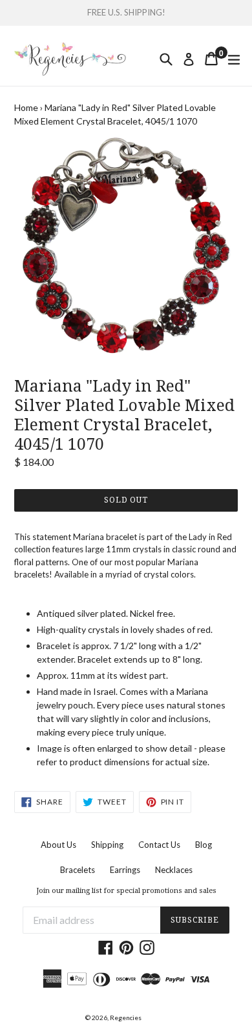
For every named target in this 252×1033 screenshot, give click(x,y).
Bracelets (77, 870)
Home (26, 107)
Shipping (107, 844)
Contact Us (159, 844)
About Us (58, 844)
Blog (203, 844)
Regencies (126, 1017)
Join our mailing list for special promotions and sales (126, 891)
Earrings (125, 870)
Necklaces (174, 870)
